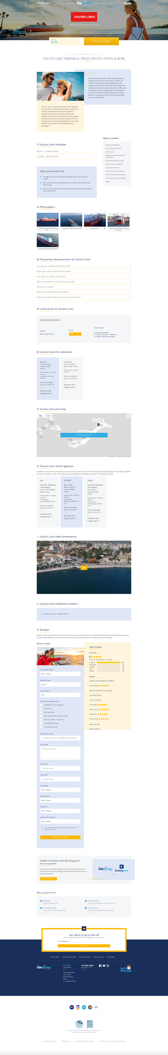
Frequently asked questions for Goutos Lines (115, 156)
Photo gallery (110, 152)
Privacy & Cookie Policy (49, 1041)
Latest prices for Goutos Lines (115, 161)
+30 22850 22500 (87, 965)
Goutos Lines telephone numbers (116, 178)
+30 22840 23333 (61, 614)
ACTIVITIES (96, 3)
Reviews (108, 181)
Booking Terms (66, 1041)
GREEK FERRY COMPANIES (69, 957)
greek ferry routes (84, 957)
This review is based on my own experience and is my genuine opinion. (61, 828)
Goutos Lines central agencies (115, 171)
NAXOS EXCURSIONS (98, 957)
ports (66, 3)
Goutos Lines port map (112, 168)
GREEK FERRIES (111, 957)
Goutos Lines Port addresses (114, 164)
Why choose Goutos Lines (113, 148)
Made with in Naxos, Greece (84, 1041)
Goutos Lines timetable (113, 145)
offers (61, 3)
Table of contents (111, 138)
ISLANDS (72, 3)
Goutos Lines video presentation (115, 174)
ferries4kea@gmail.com (47, 501)
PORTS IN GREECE (54, 957)
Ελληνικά (128, 3)
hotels (111, 3)
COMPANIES (104, 3)
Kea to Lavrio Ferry (47, 334)
